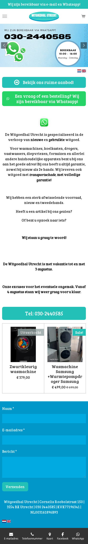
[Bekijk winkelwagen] (83, 16)
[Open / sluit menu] (4, 16)
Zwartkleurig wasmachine (23, 369)
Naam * (8, 408)
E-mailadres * (13, 429)
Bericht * (9, 451)
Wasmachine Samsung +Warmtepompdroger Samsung (65, 374)
